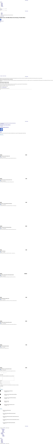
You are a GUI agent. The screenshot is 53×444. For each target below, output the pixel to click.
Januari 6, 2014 (4, 299)
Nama (1, 381)
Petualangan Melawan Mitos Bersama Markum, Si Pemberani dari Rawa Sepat (11, 416)
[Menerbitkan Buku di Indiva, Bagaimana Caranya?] (2, 405)
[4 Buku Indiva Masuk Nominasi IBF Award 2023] (13, 311)
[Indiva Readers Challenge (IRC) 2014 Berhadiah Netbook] (13, 264)
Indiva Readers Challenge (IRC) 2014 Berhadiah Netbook (7, 274)
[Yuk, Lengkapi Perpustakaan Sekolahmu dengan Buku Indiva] (1, 423)
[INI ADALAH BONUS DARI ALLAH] (13, 288)
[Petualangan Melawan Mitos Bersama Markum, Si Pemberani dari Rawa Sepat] (1, 417)
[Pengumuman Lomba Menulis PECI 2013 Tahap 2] (13, 193)
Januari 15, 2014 (6, 398)
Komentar (1, 380)
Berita (1, 202)
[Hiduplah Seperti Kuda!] (2, 402)
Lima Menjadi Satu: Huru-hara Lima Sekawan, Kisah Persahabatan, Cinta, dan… (11, 419)
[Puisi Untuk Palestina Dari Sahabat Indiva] (2, 392)
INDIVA (4, 443)
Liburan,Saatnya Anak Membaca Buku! (7, 410)
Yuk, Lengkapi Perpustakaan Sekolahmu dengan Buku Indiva (9, 422)
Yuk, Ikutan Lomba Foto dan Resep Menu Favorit (6, 179)
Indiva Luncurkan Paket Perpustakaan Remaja (5, 227)
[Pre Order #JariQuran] (13, 240)
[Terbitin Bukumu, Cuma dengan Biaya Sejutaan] (13, 358)
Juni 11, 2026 (4, 417)
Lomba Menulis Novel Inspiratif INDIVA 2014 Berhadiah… (10, 397)
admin (0, 20)
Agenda (1, 178)
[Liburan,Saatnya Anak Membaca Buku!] (1, 411)
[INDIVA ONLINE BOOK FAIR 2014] (13, 335)
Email (1, 382)
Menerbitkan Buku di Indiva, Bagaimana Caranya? (9, 404)
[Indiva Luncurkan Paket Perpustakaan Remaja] (13, 216)
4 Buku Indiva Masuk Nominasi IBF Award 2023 (6, 322)
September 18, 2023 (4, 323)
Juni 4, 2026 (4, 420)
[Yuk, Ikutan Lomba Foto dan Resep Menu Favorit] (13, 169)
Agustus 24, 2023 (6, 405)
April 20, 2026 (4, 423)
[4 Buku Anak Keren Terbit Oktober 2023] (13, 145)
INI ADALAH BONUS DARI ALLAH (4, 298)
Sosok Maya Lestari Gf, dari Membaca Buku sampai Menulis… (10, 394)
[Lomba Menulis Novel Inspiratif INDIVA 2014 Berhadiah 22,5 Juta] (2, 398)
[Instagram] (0, 133)
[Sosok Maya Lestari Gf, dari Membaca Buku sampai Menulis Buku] (2, 395)
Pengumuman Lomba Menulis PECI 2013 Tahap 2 (6, 203)
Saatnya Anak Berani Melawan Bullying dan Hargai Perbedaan (9, 413)
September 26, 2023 (4, 228)
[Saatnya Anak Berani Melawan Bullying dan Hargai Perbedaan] (1, 414)
